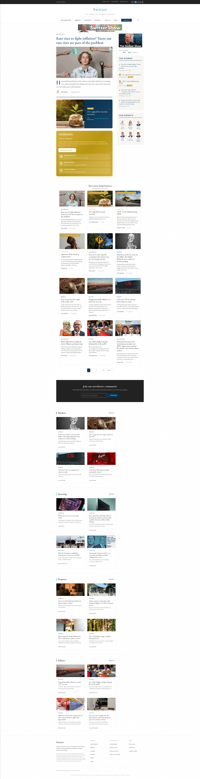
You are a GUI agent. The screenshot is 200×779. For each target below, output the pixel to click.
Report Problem (61, 2)
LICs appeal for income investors (131, 75)
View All (112, 413)
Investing (87, 20)
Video (116, 20)
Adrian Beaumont (93, 355)
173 (103, 370)
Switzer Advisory (124, 1)
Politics (107, 20)
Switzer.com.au (105, 1)
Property (98, 20)
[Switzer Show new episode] (100, 28)
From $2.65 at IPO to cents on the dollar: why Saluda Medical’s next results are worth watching (129, 102)
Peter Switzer (64, 92)
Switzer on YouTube (115, 754)
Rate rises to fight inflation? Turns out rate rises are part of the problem (83, 40)
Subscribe (126, 20)
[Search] (138, 20)
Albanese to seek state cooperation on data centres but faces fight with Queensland (70, 718)
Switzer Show (121, 339)
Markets (78, 20)
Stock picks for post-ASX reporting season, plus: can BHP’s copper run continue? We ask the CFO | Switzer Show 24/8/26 (128, 346)
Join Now (113, 395)
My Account (132, 744)
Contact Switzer (133, 751)
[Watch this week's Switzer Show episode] (130, 43)
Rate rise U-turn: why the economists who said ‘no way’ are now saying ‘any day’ (129, 91)
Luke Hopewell (120, 273)
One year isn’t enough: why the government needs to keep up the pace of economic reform (100, 718)
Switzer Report (114, 1)
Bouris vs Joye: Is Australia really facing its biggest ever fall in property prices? (101, 603)
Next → (110, 370)
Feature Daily (65, 209)
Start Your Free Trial (66, 150)
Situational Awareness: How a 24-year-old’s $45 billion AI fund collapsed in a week (100, 555)
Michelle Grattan (93, 315)
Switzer (100, 9)
